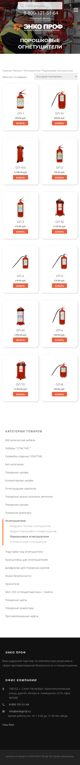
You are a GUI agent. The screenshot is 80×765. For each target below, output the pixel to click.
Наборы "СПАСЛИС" (18, 448)
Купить (20, 123)
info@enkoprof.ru (20, 711)
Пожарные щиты (16, 600)
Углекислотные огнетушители (28, 541)
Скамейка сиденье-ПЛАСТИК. (24, 456)
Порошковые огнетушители (29, 536)
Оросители (12, 584)
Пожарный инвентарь (19, 608)
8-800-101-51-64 (41, 13)
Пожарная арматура (18, 512)
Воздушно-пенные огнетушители (30, 526)
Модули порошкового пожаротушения (33, 531)
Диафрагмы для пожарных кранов (27, 568)
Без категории (14, 464)
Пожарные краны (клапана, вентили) (29, 496)
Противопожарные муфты (22, 616)
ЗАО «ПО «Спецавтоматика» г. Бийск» (29, 592)
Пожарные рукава (16, 504)
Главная (7, 70)
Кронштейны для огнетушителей (26, 559)
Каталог (17, 70)
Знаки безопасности (18, 576)
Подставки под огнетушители (24, 551)
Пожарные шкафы (16, 472)
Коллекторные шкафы (19, 480)
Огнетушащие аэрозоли (20, 488)
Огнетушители (32, 70)
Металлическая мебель (20, 440)
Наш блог (8, 724)
